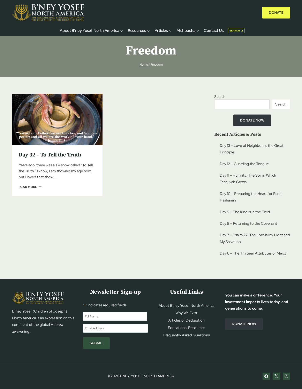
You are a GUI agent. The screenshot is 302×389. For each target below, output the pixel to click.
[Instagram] (286, 376)
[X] (276, 376)
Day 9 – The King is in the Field (245, 212)
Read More (30, 187)
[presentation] (57, 119)
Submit (96, 343)
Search (219, 96)
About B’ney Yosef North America (186, 305)
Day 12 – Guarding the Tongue (244, 163)
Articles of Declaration (186, 320)
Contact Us (214, 30)
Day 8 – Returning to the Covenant (248, 223)
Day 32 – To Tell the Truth (50, 155)
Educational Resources (186, 327)
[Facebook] (266, 376)
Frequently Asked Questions (186, 335)
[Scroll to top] (292, 378)
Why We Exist (186, 312)
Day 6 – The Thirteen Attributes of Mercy (253, 253)
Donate (276, 12)
